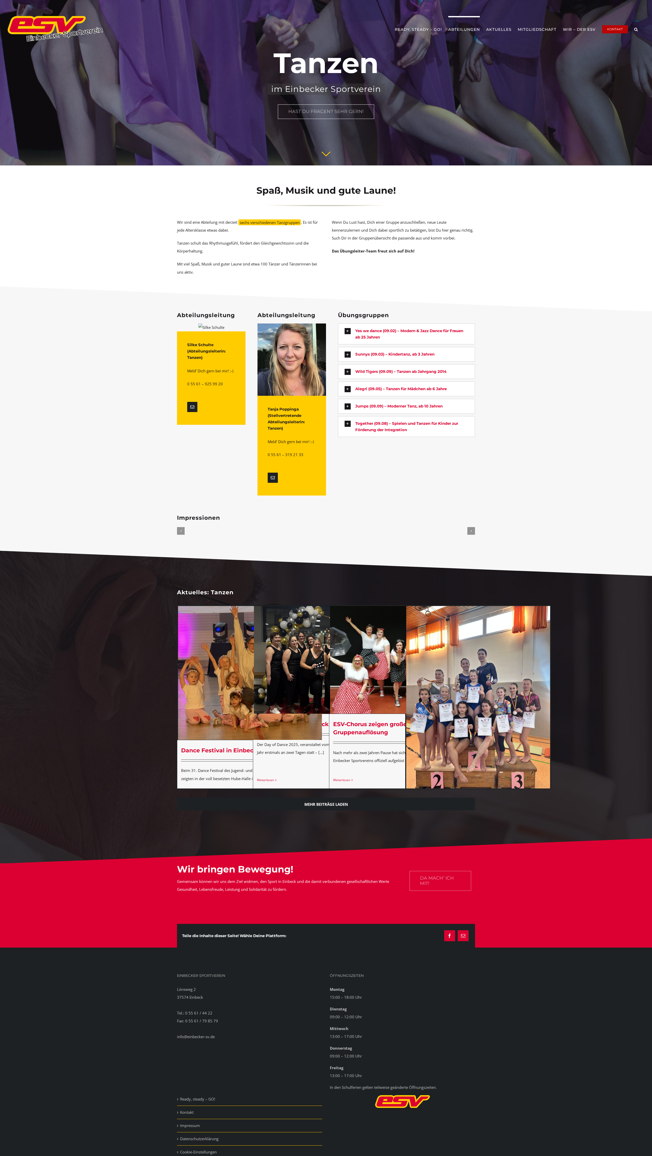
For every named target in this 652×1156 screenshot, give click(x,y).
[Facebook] (449, 935)
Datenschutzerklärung (199, 1138)
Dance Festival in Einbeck (219, 750)
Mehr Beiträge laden (326, 804)
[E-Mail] (463, 935)
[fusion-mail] (192, 407)
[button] (636, 28)
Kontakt (187, 1112)
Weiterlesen (265, 780)
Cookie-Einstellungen (198, 1151)
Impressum (190, 1125)
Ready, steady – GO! (197, 1099)
